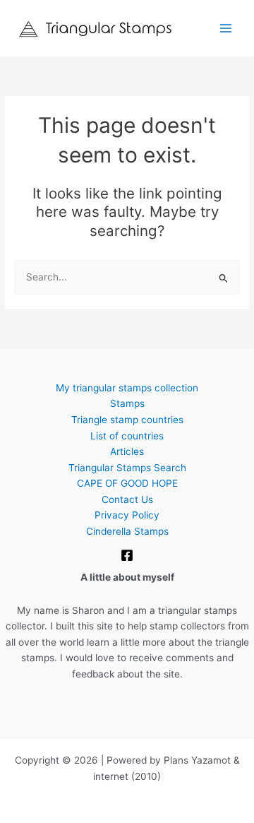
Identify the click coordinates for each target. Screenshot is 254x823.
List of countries (127, 436)
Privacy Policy (127, 515)
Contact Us (127, 499)
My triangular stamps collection (127, 387)
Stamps (127, 403)
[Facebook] (127, 555)
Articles (127, 451)
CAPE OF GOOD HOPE (127, 483)
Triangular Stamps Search (127, 467)
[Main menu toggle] (226, 28)
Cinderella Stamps (127, 531)
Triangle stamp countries (127, 419)
